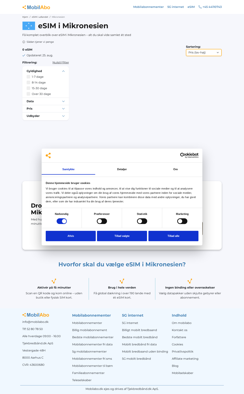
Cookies (177, 344)
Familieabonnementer (88, 373)
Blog (175, 366)
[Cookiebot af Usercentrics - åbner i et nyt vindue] (182, 155)
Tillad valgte (122, 235)
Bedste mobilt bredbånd (140, 337)
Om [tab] (175, 169)
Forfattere (179, 337)
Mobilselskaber (182, 373)
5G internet (130, 323)
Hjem (25, 17)
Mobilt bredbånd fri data (139, 344)
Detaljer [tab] (122, 169)
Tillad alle (173, 235)
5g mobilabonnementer (89, 351)
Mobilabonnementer (87, 323)
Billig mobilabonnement (89, 330)
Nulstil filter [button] (61, 62)
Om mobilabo (181, 323)
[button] (38, 42)
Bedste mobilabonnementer (92, 337)
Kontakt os (179, 330)
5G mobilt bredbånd (136, 358)
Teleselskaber (81, 380)
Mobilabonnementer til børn (92, 366)
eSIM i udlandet (40, 17)
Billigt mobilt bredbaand (139, 330)
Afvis (71, 235)
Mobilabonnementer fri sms (92, 358)
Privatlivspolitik (182, 351)
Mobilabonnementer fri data (92, 344)
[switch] (102, 221)
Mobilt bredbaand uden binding (145, 351)
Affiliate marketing (185, 358)
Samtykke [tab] (68, 169)
